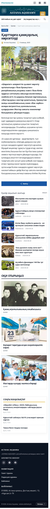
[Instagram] (35, 3)
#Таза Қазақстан (7, 3)
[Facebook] (45, 3)
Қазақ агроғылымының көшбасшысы (22, 309)
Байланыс (5, 481)
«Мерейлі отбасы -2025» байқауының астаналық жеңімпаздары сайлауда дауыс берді (22, 407)
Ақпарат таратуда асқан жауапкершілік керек (23, 346)
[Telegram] (40, 3)
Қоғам (13, 26)
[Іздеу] (44, 19)
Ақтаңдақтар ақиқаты (33, 19)
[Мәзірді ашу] (4, 10)
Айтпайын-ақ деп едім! (11, 19)
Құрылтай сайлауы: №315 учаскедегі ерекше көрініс (23, 418)
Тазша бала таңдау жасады (15, 428)
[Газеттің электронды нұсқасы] (42, 13)
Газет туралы (7, 473)
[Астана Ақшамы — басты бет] (24, 11)
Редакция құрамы (9, 477)
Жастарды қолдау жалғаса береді (20, 383)
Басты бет (5, 26)
